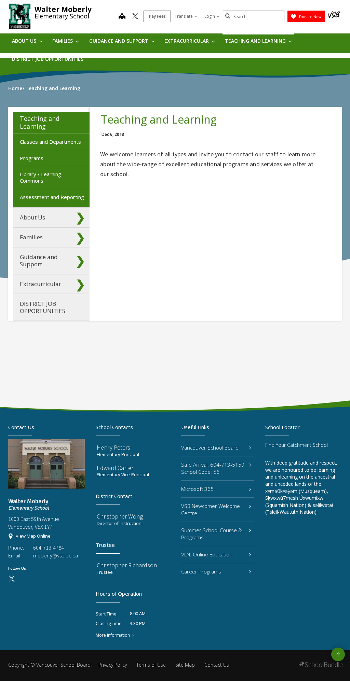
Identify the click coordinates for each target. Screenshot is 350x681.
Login (209, 16)
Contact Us (216, 665)
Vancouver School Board (210, 447)
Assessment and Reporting (52, 197)
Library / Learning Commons (40, 177)
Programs (31, 158)
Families (63, 41)
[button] (80, 122)
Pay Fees (157, 16)
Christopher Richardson (127, 565)
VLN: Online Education (206, 554)
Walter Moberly (63, 9)
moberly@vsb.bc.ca (55, 555)
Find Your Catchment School (296, 445)
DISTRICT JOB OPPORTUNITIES (47, 59)
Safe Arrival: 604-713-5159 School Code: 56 (212, 468)
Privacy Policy (112, 665)
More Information (113, 635)
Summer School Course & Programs (211, 534)
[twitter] (135, 17)
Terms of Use (151, 665)
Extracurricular (187, 41)
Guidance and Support (119, 41)
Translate (184, 16)
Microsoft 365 (197, 488)
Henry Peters (113, 447)
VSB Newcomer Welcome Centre (210, 509)
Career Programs (201, 571)
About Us (25, 41)
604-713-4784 (48, 547)
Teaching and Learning (256, 41)
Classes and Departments (50, 141)
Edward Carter (115, 468)
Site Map (185, 665)
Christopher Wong (120, 516)
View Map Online (33, 536)
